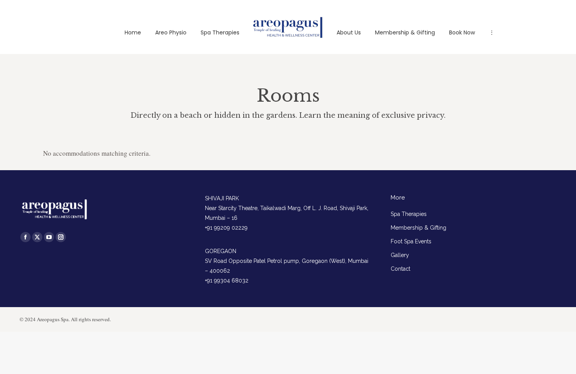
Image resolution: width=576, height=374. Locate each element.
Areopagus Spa (53, 319)
